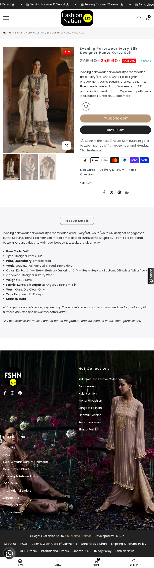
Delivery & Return (112, 170)
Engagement (88, 386)
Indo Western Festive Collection (101, 379)
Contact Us (11, 498)
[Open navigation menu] (25, 18)
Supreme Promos (79, 536)
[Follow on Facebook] (5, 393)
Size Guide (87, 170)
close (150, 4)
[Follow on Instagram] (12, 393)
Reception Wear (90, 422)
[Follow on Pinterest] (20, 393)
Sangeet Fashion (90, 408)
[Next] (67, 100)
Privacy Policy (12, 505)
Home (7, 32)
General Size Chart (16, 469)
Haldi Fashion (88, 394)
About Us (9, 447)
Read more (122, 96)
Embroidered (28, 261)
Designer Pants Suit (24, 256)
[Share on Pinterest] (119, 192)
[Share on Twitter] (111, 192)
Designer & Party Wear (30, 275)
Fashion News (12, 512)
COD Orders (11, 483)
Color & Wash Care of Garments (26, 462)
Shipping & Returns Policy (20, 476)
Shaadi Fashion (89, 429)
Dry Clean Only (25, 290)
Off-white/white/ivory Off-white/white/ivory (77, 270)
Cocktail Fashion (90, 415)
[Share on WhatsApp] (127, 192)
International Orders (17, 491)
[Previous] (10, 100)
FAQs (6, 455)
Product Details (77, 221)
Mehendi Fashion (90, 401)
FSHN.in (119, 536)
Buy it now (115, 130)
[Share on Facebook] (104, 192)
